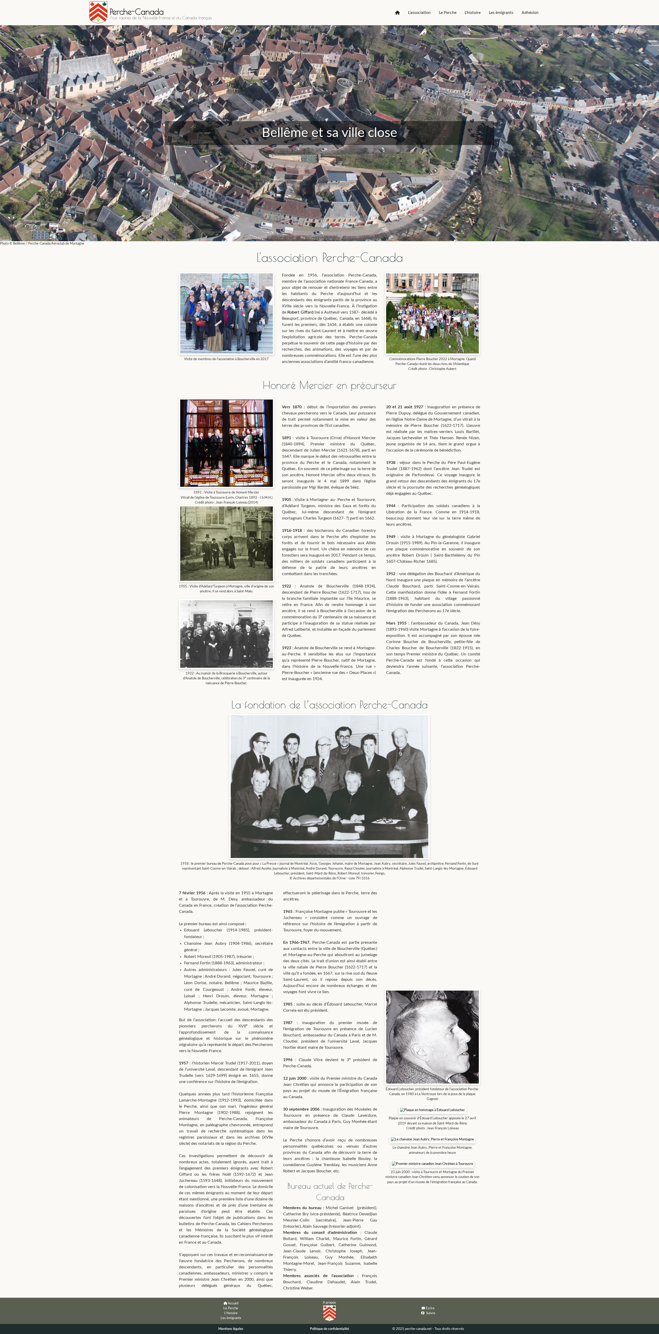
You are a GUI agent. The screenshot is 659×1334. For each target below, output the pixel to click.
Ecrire (430, 1308)
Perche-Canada (137, 11)
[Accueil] (397, 13)
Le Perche (447, 13)
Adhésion (530, 13)
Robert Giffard (300, 312)
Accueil (233, 1303)
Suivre (430, 1313)
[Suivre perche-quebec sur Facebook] (422, 1313)
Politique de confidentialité (329, 1328)
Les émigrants (501, 13)
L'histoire (473, 13)
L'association (419, 13)
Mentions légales (230, 1328)
